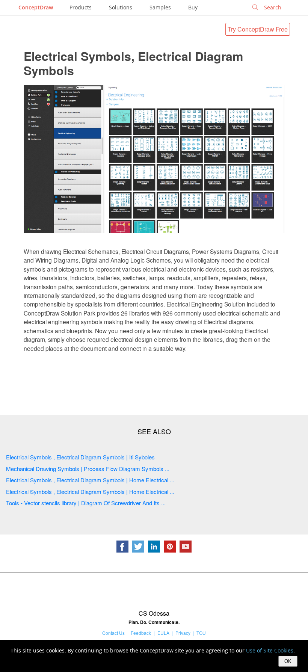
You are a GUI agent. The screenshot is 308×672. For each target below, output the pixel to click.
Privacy (182, 633)
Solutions (120, 7)
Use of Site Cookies (269, 650)
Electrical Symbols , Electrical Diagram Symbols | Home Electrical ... (90, 480)
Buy (193, 7)
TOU (201, 633)
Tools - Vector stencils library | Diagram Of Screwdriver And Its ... (86, 503)
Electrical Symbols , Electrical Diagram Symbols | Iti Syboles (80, 457)
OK (287, 661)
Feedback (141, 633)
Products (80, 7)
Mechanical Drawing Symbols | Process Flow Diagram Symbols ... (87, 469)
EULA (163, 633)
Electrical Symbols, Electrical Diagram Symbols (133, 63)
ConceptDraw (35, 7)
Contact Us (113, 633)
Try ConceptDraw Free (258, 29)
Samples (160, 7)
